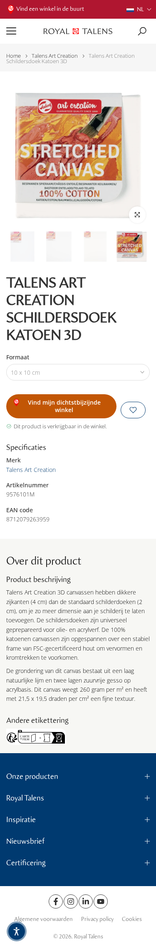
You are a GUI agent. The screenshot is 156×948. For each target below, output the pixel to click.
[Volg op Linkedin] (86, 901)
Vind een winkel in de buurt (50, 8)
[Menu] (21, 31)
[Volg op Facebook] (56, 901)
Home (13, 56)
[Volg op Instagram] (71, 901)
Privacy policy (97, 919)
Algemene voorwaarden (43, 919)
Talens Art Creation (55, 56)
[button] (139, 9)
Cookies (132, 919)
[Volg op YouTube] (101, 901)
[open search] (142, 31)
